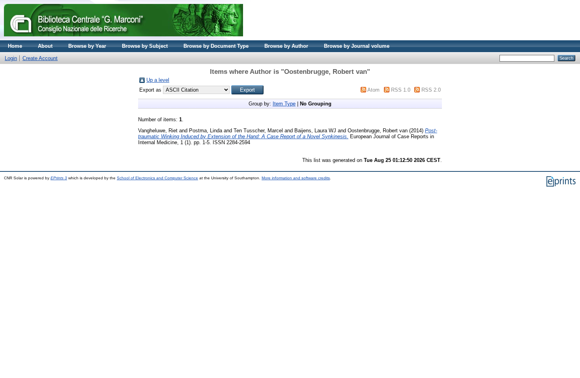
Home (15, 46)
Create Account (40, 58)
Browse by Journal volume (356, 46)
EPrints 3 (59, 178)
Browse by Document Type (216, 46)
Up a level (157, 80)
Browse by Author (286, 46)
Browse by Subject (145, 46)
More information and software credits (296, 178)
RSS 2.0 (431, 90)
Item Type (284, 104)
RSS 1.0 (400, 90)
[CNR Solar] (123, 38)
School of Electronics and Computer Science (157, 178)
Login (11, 58)
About (45, 46)
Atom (373, 90)
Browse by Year (87, 46)
